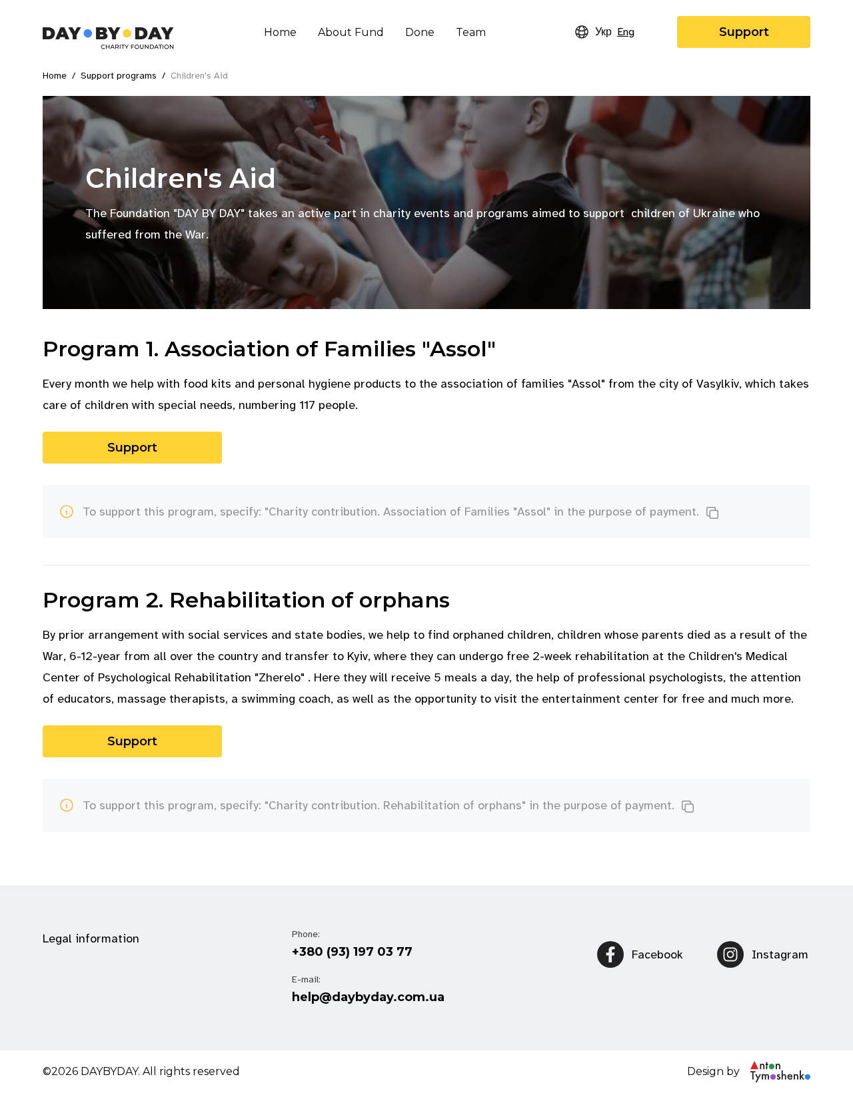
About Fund (351, 32)
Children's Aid (199, 75)
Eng (625, 32)
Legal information (91, 938)
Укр (603, 32)
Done (419, 32)
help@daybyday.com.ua (368, 997)
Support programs (119, 75)
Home (280, 32)
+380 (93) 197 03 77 (352, 951)
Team (471, 32)
